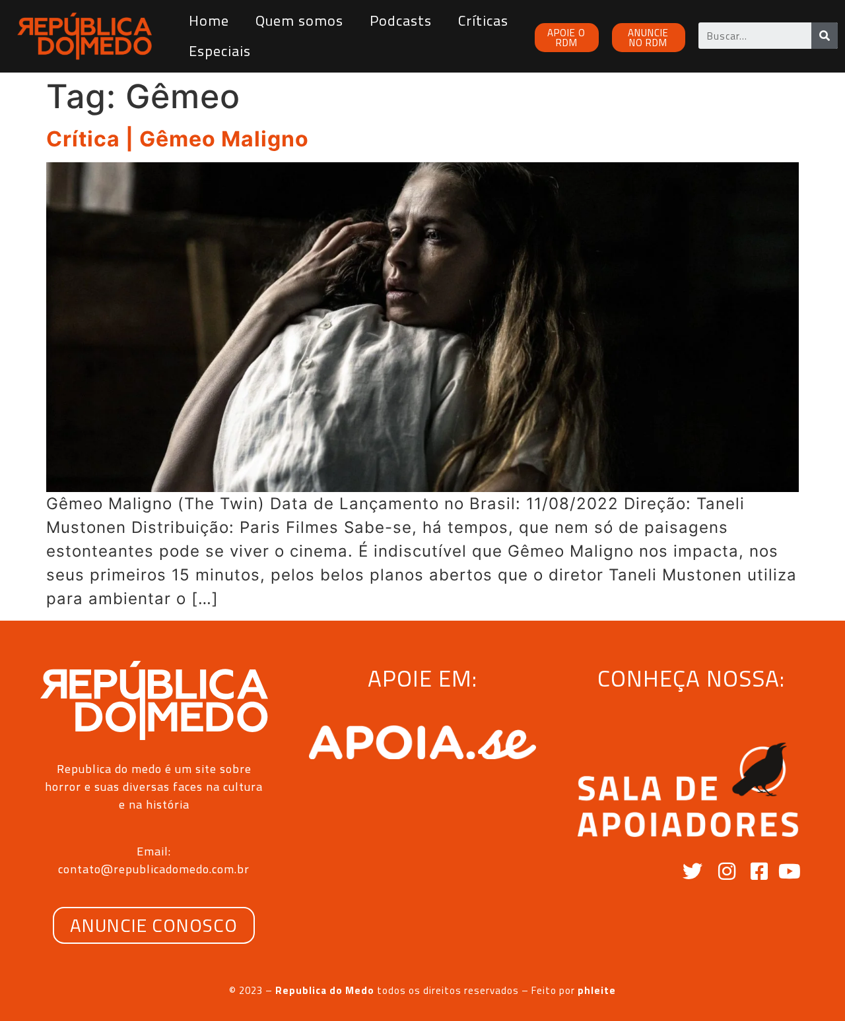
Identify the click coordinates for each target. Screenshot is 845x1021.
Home (209, 20)
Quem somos (299, 20)
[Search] (824, 35)
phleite (597, 990)
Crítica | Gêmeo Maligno (177, 139)
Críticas (483, 20)
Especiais (220, 51)
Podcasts (401, 20)
